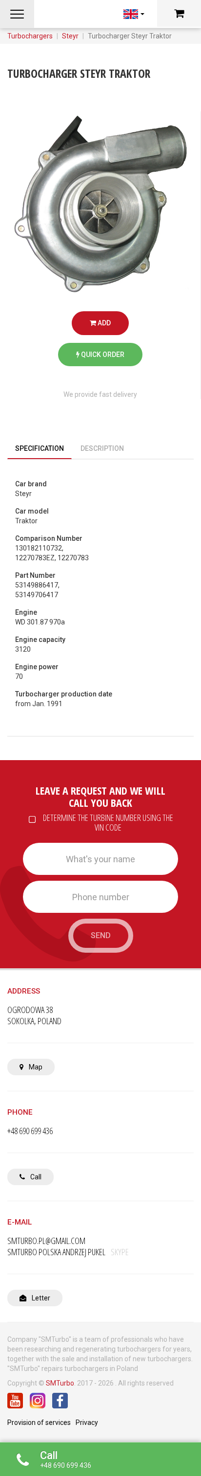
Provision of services (39, 1422)
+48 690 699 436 (30, 1131)
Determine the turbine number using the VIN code (108, 823)
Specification (39, 448)
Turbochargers (30, 36)
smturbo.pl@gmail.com (46, 1240)
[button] (17, 14)
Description (102, 448)
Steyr (70, 36)
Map (34, 1067)
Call (35, 1177)
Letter (40, 1298)
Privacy (87, 1422)
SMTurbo (60, 1383)
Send (101, 935)
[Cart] (179, 13)
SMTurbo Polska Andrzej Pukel (68, 1252)
